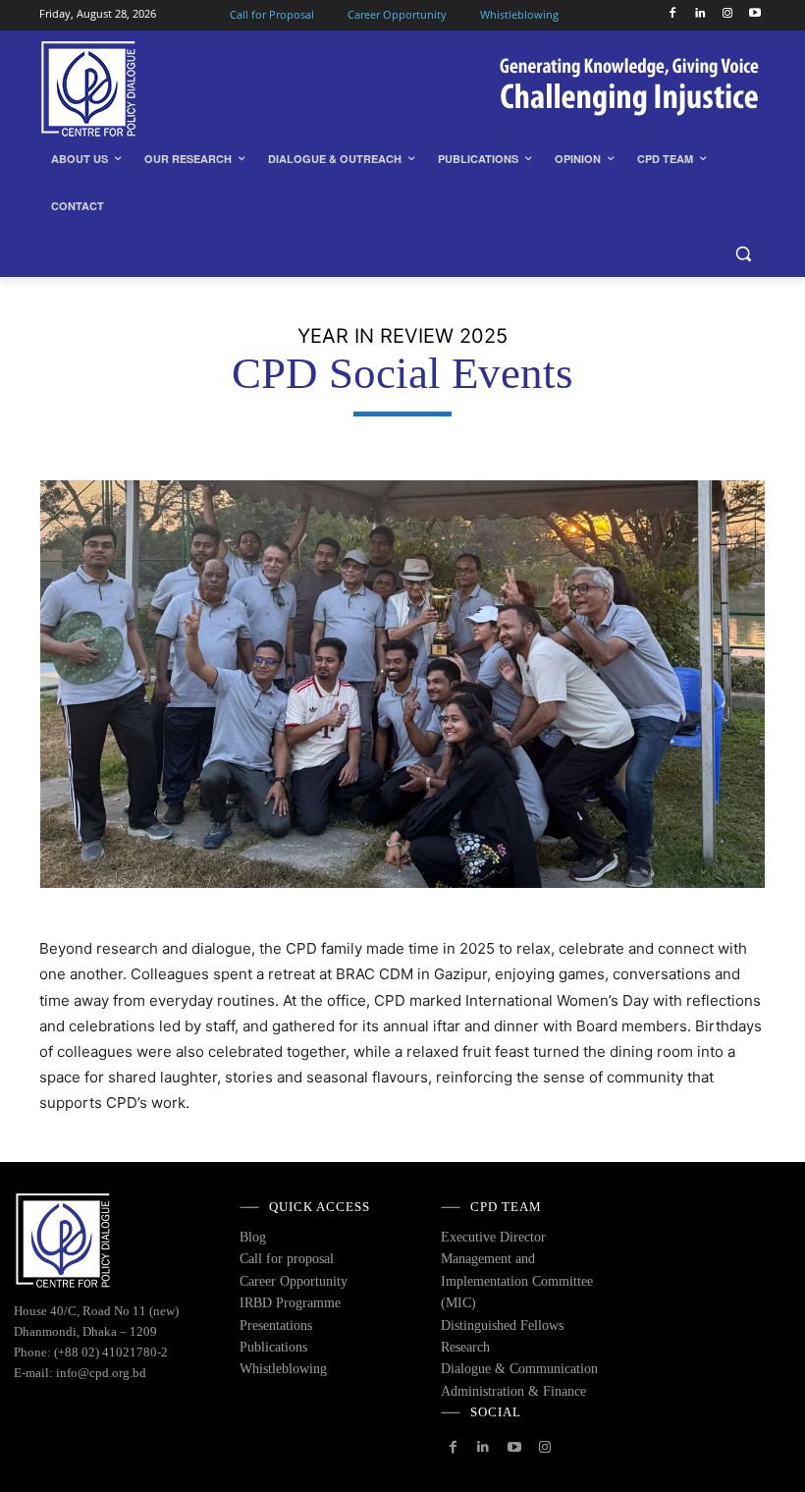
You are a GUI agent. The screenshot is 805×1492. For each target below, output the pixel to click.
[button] (743, 254)
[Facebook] (673, 14)
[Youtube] (754, 14)
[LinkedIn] (700, 14)
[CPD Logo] (172, 88)
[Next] (724, 683)
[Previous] (80, 683)
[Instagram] (727, 14)
